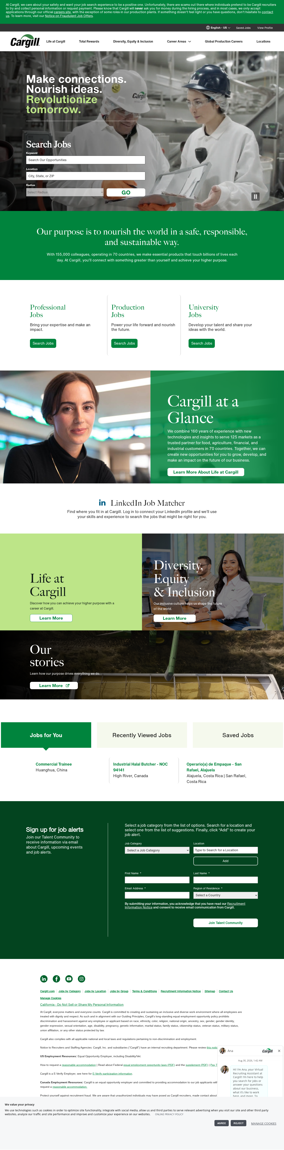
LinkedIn (44, 979)
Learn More (55, 618)
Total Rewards (89, 41)
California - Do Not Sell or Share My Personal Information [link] (82, 1004)
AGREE (221, 1123)
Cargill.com (47, 991)
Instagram (81, 979)
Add (226, 861)
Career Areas (176, 41)
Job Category (133, 843)
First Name (133, 873)
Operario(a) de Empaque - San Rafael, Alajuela (214, 767)
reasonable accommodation (79, 1064)
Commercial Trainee (54, 764)
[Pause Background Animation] (255, 196)
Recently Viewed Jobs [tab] (141, 735)
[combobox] (85, 176)
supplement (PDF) (197, 1064)
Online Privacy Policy (169, 1114)
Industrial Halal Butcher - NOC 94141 (140, 767)
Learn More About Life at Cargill (205, 472)
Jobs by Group (119, 991)
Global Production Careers (224, 41)
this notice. (213, 1047)
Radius (30, 185)
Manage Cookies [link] (50, 998)
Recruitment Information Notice (181, 991)
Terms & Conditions (144, 991)
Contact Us (226, 991)
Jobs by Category (70, 991)
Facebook (56, 979)
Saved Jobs (243, 28)
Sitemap (210, 991)
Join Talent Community (226, 922)
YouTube (69, 979)
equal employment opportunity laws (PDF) (149, 1064)
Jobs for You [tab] (46, 735)
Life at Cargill (55, 41)
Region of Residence (208, 888)
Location (31, 169)
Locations (263, 41)
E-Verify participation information (112, 1073)
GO (126, 192)
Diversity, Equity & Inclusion (133, 41)
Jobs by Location (95, 991)
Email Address (135, 888)
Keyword (31, 153)
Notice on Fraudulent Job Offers (69, 16)
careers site (62, 12)
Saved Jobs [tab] (238, 735)
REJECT (238, 1123)
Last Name (201, 873)
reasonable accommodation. (70, 1086)
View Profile (265, 28)
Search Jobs (44, 343)
